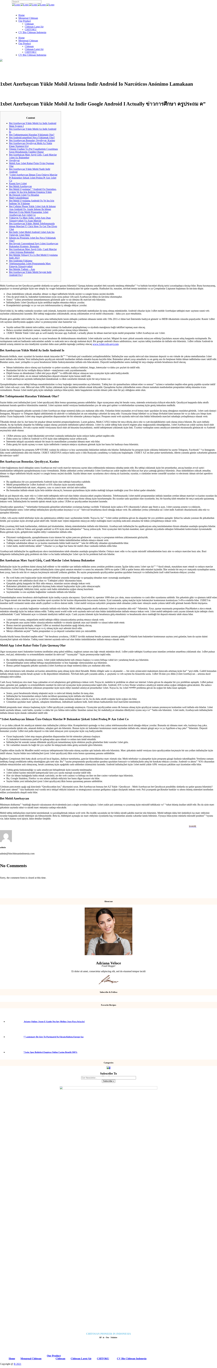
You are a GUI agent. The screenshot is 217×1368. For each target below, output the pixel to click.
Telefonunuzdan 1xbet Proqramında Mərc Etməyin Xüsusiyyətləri (30, 265)
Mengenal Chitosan (30, 1358)
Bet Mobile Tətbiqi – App (22, 269)
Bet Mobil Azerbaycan (20, 186)
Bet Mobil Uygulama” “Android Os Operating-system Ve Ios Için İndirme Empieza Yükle (33, 190)
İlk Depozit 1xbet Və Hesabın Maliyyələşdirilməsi (24, 196)
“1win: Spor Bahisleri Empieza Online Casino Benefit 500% (50, 1052)
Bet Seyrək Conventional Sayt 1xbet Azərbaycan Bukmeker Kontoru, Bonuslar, (33, 245)
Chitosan (60, 1358)
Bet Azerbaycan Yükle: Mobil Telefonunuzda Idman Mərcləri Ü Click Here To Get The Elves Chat (33, 226)
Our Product (54, 1355)
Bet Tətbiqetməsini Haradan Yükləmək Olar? (31, 134)
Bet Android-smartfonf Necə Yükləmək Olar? (32, 137)
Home (12, 1358)
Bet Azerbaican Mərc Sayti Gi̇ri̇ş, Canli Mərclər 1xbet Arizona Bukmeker (33, 250)
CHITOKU (103, 1358)
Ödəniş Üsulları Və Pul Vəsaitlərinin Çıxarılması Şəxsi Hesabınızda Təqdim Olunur (33, 150)
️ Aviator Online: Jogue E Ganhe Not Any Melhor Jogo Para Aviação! (54, 1021)
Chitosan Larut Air (81, 1358)
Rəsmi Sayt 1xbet (18, 183)
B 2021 (17, 1364)
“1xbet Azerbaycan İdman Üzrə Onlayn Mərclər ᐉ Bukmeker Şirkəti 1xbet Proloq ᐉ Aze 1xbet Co (33, 177)
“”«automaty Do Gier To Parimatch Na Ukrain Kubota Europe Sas (54, 1037)
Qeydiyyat (14, 160)
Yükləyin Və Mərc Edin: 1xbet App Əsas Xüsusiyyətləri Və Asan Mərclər (30, 219)
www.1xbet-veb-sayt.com (106, 344)
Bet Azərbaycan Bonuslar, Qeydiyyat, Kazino (32, 140)
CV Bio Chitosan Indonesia (131, 1358)
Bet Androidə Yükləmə (20, 260)
